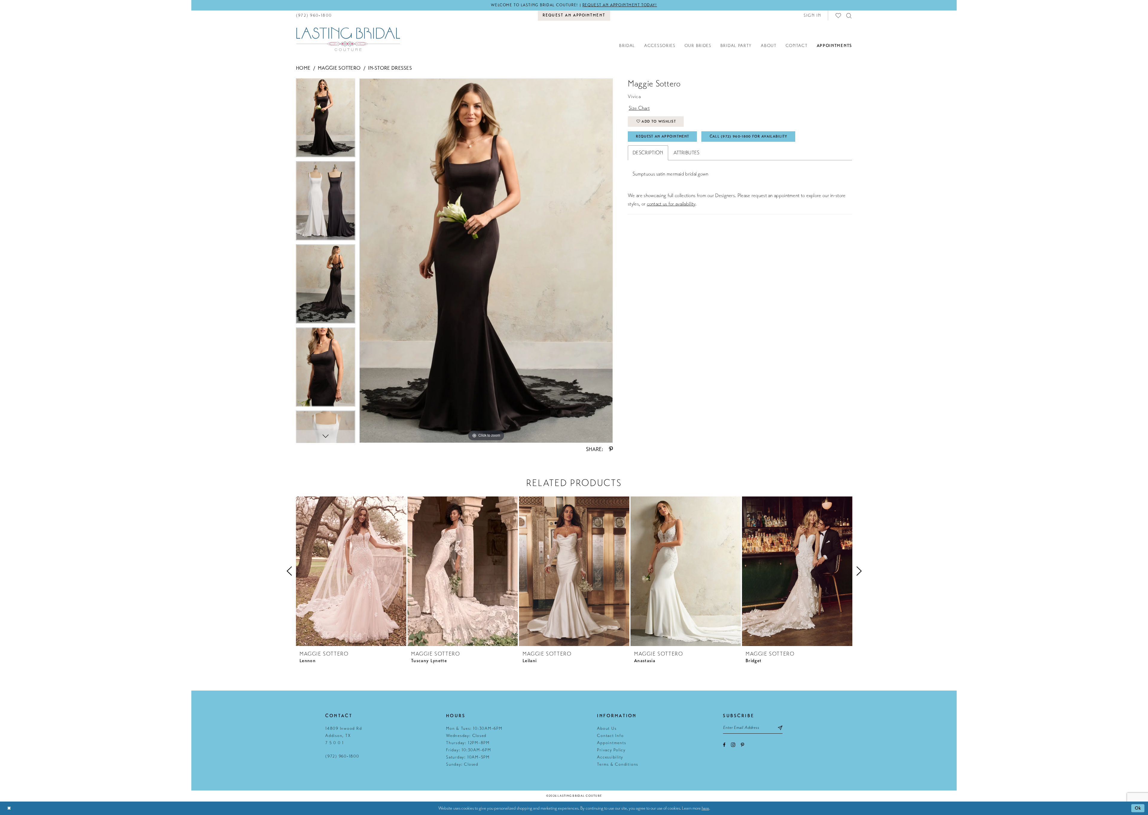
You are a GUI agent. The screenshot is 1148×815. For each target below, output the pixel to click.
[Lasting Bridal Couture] (348, 39)
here (705, 808)
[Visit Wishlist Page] (838, 15)
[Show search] (849, 15)
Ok (1138, 808)
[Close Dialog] (9, 808)
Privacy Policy (611, 749)
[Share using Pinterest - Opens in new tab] (611, 449)
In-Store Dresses (390, 68)
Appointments (611, 742)
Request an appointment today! (619, 5)
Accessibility (610, 757)
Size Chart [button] (639, 108)
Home (303, 68)
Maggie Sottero (339, 68)
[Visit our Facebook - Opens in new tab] (724, 745)
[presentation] (351, 571)
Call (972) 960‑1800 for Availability (748, 136)
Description (648, 153)
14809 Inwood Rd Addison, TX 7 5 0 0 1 (343, 735)
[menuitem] (314, 15)
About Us (606, 728)
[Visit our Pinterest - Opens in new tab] (742, 745)
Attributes (687, 153)
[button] (812, 15)
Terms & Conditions (617, 764)
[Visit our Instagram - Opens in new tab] (733, 744)
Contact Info (610, 735)
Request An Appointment (662, 136)
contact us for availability (671, 204)
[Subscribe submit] (780, 728)
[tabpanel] (325, 120)
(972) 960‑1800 (342, 756)
